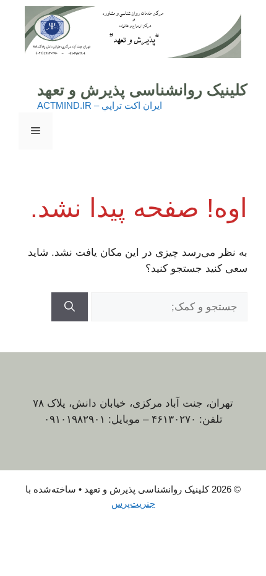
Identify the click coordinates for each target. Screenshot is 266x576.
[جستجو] (69, 307)
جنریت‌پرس (133, 503)
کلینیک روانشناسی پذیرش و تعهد (142, 89)
